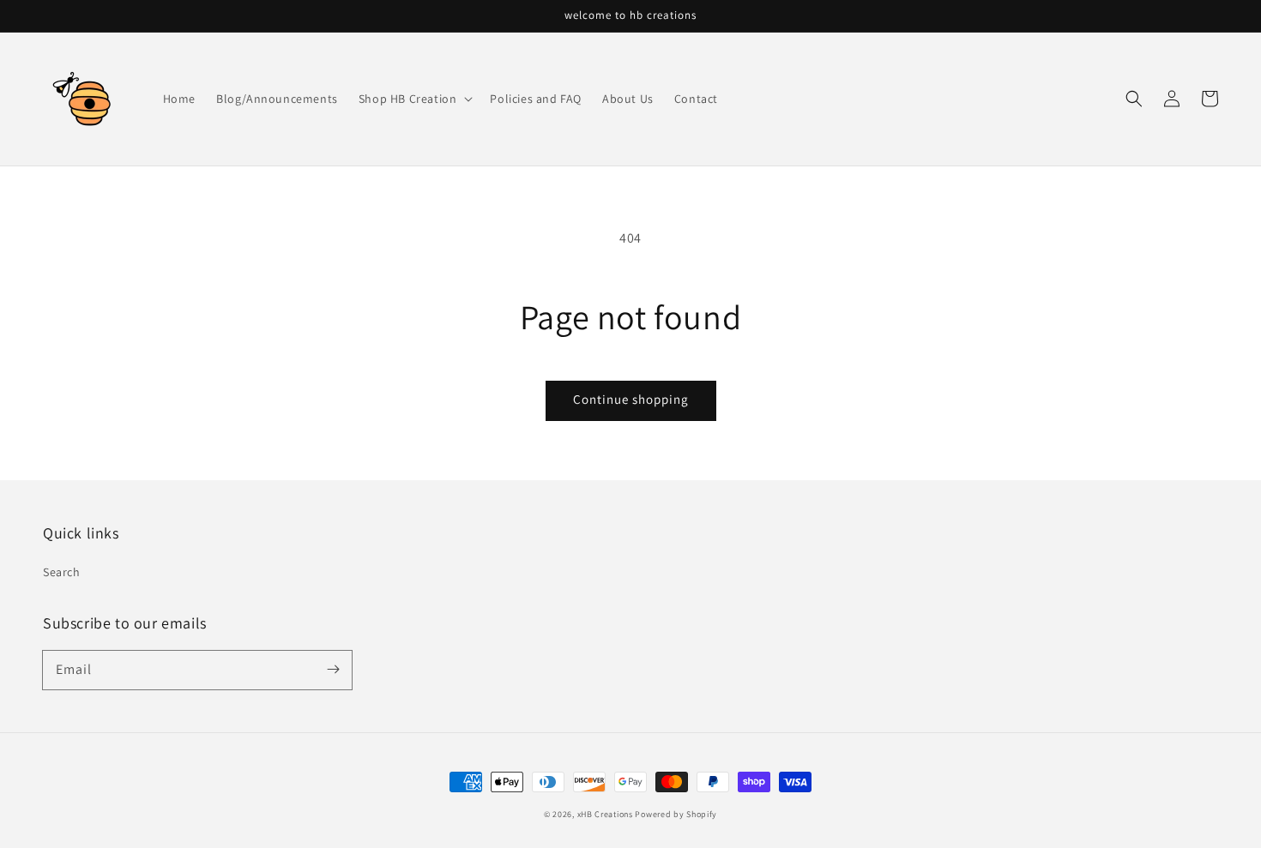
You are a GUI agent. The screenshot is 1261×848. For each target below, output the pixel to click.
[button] (1134, 98)
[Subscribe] (333, 670)
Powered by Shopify (676, 814)
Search (62, 572)
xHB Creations (605, 814)
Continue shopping (631, 399)
